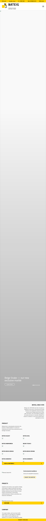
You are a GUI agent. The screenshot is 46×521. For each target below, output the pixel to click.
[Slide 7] (39, 385)
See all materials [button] (9, 463)
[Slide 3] (34, 385)
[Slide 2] (33, 385)
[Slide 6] (38, 385)
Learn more (10, 384)
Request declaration (30, 477)
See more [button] (6, 503)
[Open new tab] (12, 1)
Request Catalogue (23, 520)
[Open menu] (43, 6)
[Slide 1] (32, 385)
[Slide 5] (37, 385)
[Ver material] (2, 438)
